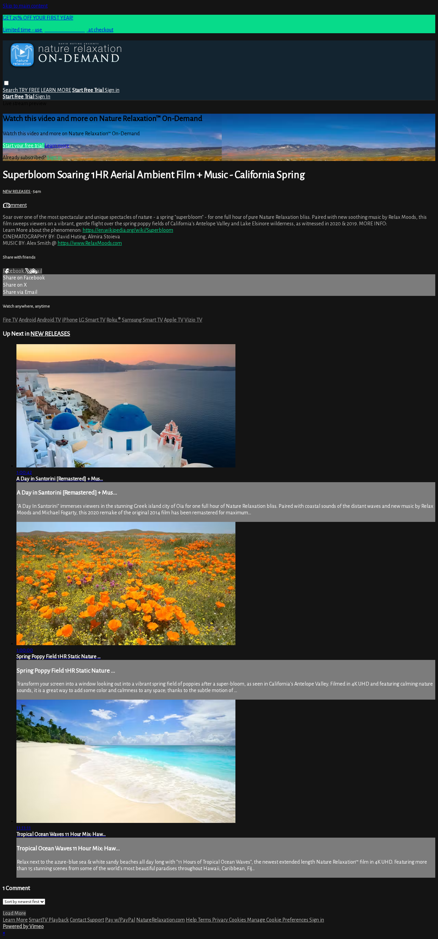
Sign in (112, 90)
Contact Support (87, 920)
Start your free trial (23, 145)
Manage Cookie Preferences (278, 920)
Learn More (15, 920)
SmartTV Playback (49, 920)
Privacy (220, 920)
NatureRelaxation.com (160, 920)
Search (11, 90)
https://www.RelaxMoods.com (89, 243)
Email (35, 271)
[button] (6, 83)
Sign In (42, 96)
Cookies (238, 920)
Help (192, 920)
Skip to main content (25, 6)
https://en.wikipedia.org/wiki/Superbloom (127, 230)
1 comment (15, 205)
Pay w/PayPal (120, 920)
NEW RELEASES (17, 191)
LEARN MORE (56, 90)
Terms (205, 920)
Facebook (14, 271)
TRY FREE (29, 90)
